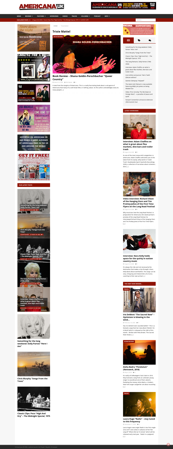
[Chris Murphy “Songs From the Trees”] (33, 225)
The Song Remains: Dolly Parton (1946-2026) (33, 280)
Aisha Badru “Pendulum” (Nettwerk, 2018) (135, 368)
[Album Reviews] (139, 352)
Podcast (97, 16)
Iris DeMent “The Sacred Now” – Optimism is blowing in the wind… (138, 317)
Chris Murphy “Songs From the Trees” (32, 231)
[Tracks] (139, 300)
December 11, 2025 (130, 424)
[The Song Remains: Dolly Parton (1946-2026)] (33, 275)
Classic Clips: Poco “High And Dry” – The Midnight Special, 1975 (33, 255)
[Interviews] (139, 127)
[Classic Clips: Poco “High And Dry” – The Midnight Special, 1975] (33, 250)
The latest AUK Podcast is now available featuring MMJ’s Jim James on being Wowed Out (139, 86)
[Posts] (128, 40)
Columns (84, 16)
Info (106, 16)
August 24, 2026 (129, 264)
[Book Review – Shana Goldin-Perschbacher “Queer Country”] (86, 54)
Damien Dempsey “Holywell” (135, 81)
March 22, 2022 (58, 82)
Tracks (74, 16)
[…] (63, 90)
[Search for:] (146, 20)
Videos (65, 16)
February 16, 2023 (130, 323)
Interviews (54, 16)
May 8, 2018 (128, 372)
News (19, 16)
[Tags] (139, 40)
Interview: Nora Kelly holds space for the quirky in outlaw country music (138, 258)
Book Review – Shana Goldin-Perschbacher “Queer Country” (82, 77)
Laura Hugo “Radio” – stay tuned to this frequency (139, 420)
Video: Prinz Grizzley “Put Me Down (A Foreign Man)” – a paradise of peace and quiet (139, 94)
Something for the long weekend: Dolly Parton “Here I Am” (33, 206)
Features (40, 16)
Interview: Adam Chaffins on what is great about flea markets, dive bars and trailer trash (32, 302)
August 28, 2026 (31, 210)
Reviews (28, 16)
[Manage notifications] (168, 444)
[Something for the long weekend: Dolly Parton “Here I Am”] (33, 201)
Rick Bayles (69, 82)
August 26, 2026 (129, 209)
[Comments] (149, 40)
